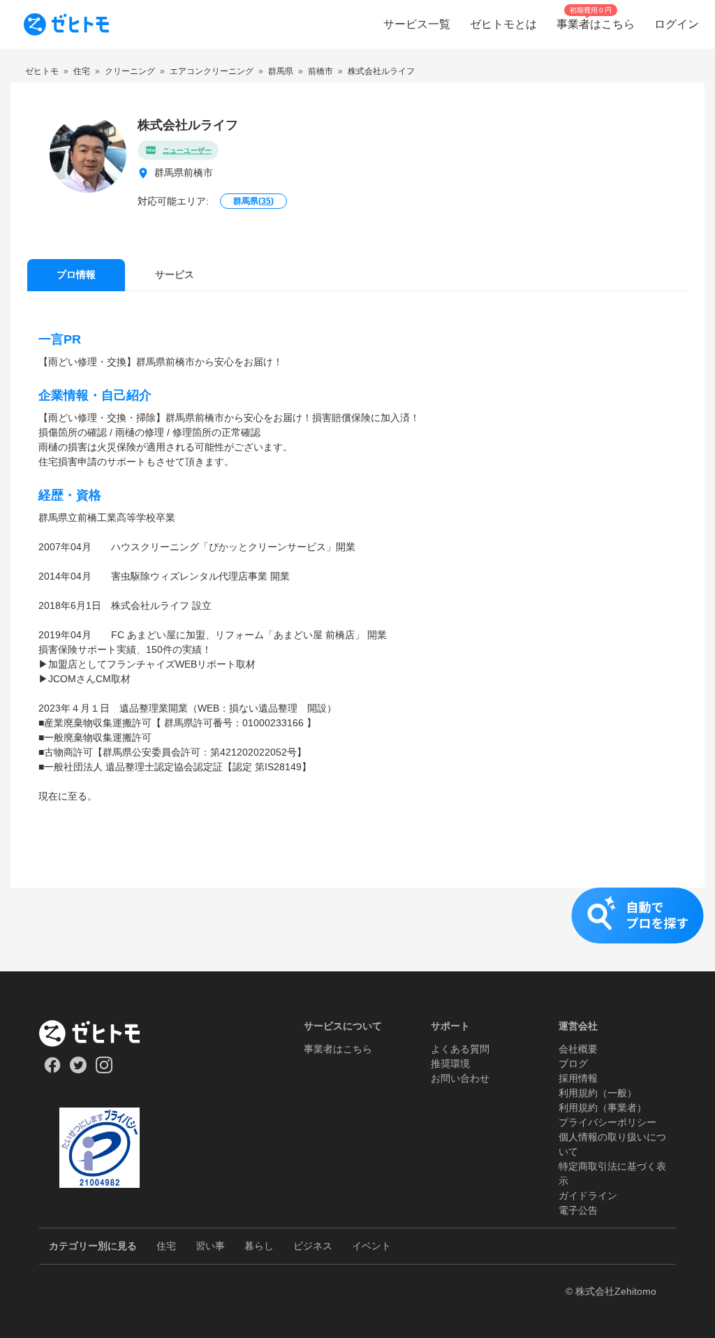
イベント (371, 1245)
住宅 (166, 1245)
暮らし (259, 1245)
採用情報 (578, 1078)
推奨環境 (450, 1063)
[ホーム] (99, 1033)
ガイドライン (588, 1195)
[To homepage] (66, 24)
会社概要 (578, 1048)
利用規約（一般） (598, 1092)
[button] (357, 929)
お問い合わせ (460, 1078)
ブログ (573, 1063)
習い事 (210, 1245)
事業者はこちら (338, 1048)
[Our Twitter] (78, 1069)
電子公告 (578, 1210)
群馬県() (253, 201)
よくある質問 (460, 1048)
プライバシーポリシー (607, 1122)
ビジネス (312, 1245)
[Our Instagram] (104, 1069)
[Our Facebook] (52, 1069)
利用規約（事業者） (603, 1107)
